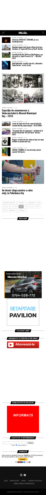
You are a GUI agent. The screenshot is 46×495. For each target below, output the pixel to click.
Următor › (12, 210)
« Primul (21, 203)
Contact (23, 481)
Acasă (6, 481)
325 (39, 203)
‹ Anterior (31, 203)
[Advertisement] (23, 15)
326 (4, 206)
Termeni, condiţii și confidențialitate (24, 483)
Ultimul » (22, 210)
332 (38, 206)
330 (27, 206)
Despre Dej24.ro (14, 481)
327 (10, 206)
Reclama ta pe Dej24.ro (35, 481)
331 (32, 206)
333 (4, 210)
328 (15, 206)
